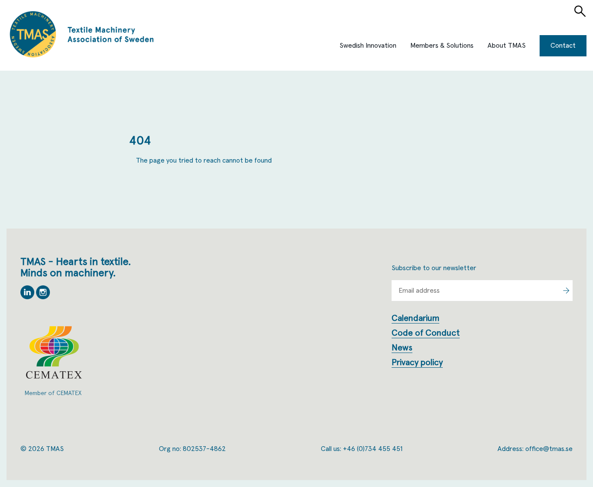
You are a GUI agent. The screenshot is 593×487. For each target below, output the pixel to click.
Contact (563, 45)
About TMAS (507, 45)
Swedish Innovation (367, 45)
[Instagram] (43, 297)
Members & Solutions (442, 45)
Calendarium (415, 318)
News (402, 347)
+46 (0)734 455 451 (372, 448)
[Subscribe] (566, 290)
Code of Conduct (426, 333)
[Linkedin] (28, 297)
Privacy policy (417, 362)
